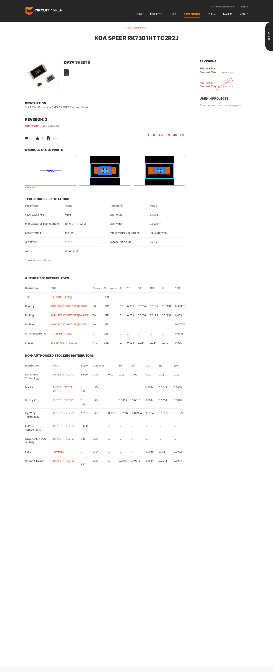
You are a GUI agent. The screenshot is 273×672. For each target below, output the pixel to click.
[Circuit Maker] (43, 10)
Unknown (31, 125)
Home (139, 14)
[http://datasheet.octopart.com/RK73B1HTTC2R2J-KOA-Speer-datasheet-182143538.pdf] (66, 72)
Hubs (173, 14)
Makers (228, 14)
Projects (156, 14)
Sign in (244, 6)
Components (192, 14)
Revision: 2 (207, 68)
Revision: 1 (207, 82)
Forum (211, 14)
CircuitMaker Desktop (222, 6)
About (244, 14)
